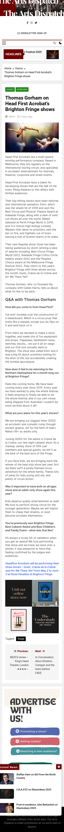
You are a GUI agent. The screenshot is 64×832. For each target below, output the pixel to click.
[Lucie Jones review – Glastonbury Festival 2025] (51, 56)
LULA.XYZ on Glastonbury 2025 (33, 789)
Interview (22, 89)
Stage (21, 638)
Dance (10, 89)
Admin (12, 116)
